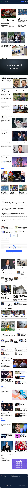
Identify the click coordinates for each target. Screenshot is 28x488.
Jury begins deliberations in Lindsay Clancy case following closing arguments (24, 272)
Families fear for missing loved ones (4, 26)
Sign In (12, 252)
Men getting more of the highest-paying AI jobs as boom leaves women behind (23, 436)
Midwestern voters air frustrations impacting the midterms (23, 316)
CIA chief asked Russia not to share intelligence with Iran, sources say (14, 78)
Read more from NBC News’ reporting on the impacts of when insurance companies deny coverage (6, 97)
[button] (8, 13)
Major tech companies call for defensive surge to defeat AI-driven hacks (9, 435)
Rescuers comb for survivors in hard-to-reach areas (12, 27)
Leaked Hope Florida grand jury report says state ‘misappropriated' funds (6, 297)
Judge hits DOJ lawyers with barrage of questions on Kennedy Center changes (20, 296)
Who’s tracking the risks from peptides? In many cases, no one (11, 388)
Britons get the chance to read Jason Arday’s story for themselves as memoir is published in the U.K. (23, 415)
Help (4, 477)
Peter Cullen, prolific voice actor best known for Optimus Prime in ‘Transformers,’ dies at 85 (13, 143)
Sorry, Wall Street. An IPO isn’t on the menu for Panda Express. (11, 358)
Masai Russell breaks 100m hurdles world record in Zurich (16, 341)
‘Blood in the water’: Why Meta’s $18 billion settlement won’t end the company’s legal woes (13, 421)
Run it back (12, 192)
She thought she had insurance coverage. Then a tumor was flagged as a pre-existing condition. (14, 91)
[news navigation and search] (27, 1)
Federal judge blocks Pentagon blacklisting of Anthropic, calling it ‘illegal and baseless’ (13, 214)
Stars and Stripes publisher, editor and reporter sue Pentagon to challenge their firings (9, 304)
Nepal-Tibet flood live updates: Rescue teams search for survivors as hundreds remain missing (13, 203)
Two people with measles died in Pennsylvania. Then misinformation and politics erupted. (13, 116)
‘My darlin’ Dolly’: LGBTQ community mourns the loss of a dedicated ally (6, 380)
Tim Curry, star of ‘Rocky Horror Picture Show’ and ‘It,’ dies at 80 (23, 404)
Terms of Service (13, 475)
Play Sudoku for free (4, 458)
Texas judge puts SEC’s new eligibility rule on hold (7, 341)
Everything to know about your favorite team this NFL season (25, 340)
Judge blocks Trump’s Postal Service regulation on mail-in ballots (13, 45)
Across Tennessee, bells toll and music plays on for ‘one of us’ (23, 373)
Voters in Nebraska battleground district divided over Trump (5, 316)
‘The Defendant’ (3, 192)
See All (14, 235)
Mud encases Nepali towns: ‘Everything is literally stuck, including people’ (22, 25)
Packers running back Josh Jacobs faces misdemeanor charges (7, 333)
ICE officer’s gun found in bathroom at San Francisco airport (21, 267)
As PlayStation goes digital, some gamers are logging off (6, 162)
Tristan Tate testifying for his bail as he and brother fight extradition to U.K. (22, 278)
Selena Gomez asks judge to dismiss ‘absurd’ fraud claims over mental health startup (6, 451)
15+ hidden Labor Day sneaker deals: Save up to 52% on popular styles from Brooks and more (22, 227)
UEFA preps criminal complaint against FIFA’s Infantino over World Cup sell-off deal (24, 334)
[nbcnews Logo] (2, 475)
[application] (8, 13)
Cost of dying (21, 192)
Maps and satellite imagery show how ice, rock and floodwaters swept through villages (22, 18)
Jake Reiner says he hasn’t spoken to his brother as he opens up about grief (13, 208)
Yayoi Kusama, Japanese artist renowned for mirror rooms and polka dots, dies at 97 (21, 451)
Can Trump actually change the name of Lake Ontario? (11, 103)
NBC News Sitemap (13, 477)
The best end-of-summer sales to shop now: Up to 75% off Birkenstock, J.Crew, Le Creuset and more (8, 227)
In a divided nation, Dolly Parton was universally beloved (23, 383)
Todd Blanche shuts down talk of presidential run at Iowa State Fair (14, 316)
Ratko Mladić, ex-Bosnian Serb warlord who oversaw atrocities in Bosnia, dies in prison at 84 (23, 410)
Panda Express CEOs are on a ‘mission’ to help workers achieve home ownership (6, 363)
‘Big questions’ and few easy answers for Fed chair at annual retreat (13, 130)
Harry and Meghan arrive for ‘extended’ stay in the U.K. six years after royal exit (6, 412)
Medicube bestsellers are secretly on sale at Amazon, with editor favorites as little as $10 (8, 232)
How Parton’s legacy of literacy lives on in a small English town (23, 378)
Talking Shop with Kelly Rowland (22, 231)
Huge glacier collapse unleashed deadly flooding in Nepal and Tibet (8, 20)
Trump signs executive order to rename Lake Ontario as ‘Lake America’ (6, 109)
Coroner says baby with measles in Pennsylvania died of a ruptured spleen (6, 123)
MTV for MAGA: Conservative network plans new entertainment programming (20, 304)
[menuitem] (10, 1)
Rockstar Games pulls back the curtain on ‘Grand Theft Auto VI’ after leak (13, 156)
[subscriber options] (25, 1)
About (4, 475)
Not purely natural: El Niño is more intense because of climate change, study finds (9, 280)
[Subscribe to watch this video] (20, 363)
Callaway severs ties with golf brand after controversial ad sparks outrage (21, 330)
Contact (5, 476)
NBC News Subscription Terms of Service (15, 476)
